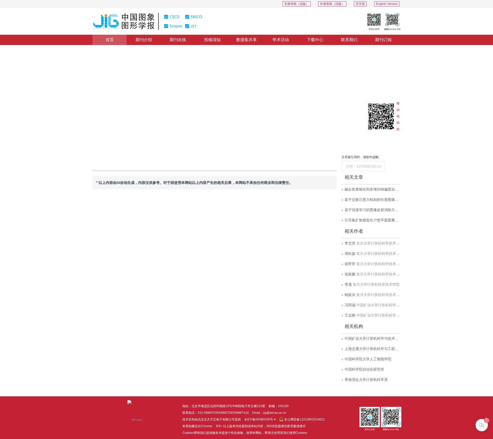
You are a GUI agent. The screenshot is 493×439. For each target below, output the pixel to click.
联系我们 (349, 40)
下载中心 (315, 40)
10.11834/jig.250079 (120, 116)
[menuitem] (109, 40)
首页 (110, 40)
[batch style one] (481, 425)
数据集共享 (246, 40)
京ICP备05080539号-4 (260, 419)
